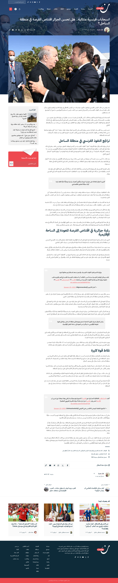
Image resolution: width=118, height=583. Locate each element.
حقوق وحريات (46, 552)
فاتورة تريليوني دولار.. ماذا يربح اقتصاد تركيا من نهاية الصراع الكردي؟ (18, 116)
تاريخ (48, 559)
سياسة (83, 9)
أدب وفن (37, 552)
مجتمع (69, 9)
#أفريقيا (98, 401)
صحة (37, 568)
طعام (37, 565)
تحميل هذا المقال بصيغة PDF (99, 457)
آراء (48, 556)
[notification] (19, 9)
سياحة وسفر (36, 559)
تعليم (48, 565)
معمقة (49, 9)
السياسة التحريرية (14, 556)
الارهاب (105, 451)
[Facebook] (39, 2)
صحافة (37, 549)
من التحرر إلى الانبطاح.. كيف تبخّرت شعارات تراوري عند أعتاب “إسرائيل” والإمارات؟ (96, 526)
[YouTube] (35, 2)
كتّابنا (17, 549)
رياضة (48, 562)
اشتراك (11, 164)
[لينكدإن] (45, 474)
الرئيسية (90, 9)
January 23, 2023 (60, 408)
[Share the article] (28, 30)
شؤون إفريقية (94, 454)
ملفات (55, 9)
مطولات (27, 552)
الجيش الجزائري (84, 451)
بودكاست (41, 9)
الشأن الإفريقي (66, 451)
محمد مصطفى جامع (99, 532)
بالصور (27, 568)
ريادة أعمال (36, 556)
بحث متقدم (16, 559)
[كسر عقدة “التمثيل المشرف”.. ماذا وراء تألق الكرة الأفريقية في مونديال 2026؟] (23, 512)
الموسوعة (26, 565)
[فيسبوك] (49, 474)
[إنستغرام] (47, 474)
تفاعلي (27, 562)
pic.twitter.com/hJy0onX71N (80, 404)
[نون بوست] (103, 9)
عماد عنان (30, 532)
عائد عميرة (100, 30)
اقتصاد (76, 9)
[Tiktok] (28, 2)
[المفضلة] (10, 9)
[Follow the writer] (94, 473)
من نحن (17, 546)
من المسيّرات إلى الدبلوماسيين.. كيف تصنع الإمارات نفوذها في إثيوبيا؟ (61, 525)
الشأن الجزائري (103, 454)
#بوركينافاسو (102, 398)
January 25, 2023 (70, 287)
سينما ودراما (36, 562)
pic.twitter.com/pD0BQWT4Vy (80, 282)
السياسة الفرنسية (75, 451)
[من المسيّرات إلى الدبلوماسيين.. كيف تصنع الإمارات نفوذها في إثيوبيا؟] (59, 512)
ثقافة (62, 9)
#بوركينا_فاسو (65, 280)
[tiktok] (75, 557)
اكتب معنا (16, 552)
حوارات (27, 556)
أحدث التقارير (26, 546)
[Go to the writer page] (107, 474)
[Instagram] (32, 2)
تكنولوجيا (47, 568)
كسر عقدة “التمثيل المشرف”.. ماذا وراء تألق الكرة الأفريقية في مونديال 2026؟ (24, 525)
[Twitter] (37, 2)
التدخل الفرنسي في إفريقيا (95, 451)
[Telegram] (30, 2)
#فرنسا (57, 280)
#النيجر (74, 280)
